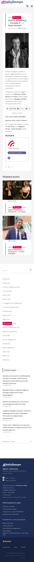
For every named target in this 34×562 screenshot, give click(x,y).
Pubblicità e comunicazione (14, 520)
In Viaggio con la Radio (11, 303)
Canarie (5, 279)
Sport (24, 17)
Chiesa (5, 283)
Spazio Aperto (8, 348)
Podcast (17, 17)
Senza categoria (8, 339)
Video (5, 360)
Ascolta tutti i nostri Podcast (16, 120)
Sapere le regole (8, 331)
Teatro (5, 356)
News (4, 319)
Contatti (23, 547)
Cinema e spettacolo (10, 287)
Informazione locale (9, 509)
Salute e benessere (9, 327)
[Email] (9, 158)
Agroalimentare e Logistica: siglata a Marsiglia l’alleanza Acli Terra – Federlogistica (16, 392)
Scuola (5, 335)
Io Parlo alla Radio (9, 307)
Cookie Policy (6, 547)
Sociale (5, 344)
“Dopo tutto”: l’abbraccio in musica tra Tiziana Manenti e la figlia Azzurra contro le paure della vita (17, 427)
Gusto (10, 17)
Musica (5, 315)
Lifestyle (6, 311)
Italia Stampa (13, 148)
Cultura (5, 291)
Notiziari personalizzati (10, 514)
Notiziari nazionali (9, 506)
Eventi (5, 295)
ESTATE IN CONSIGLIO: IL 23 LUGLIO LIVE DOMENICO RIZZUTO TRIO (16, 403)
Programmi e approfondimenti (13, 511)
